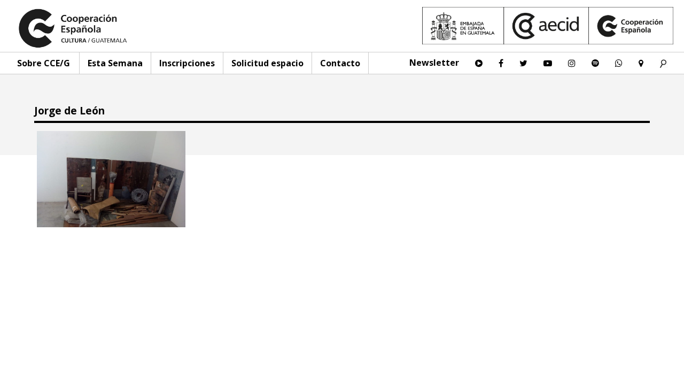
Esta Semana (115, 63)
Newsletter (434, 62)
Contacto (340, 63)
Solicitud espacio (267, 63)
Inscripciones (187, 63)
